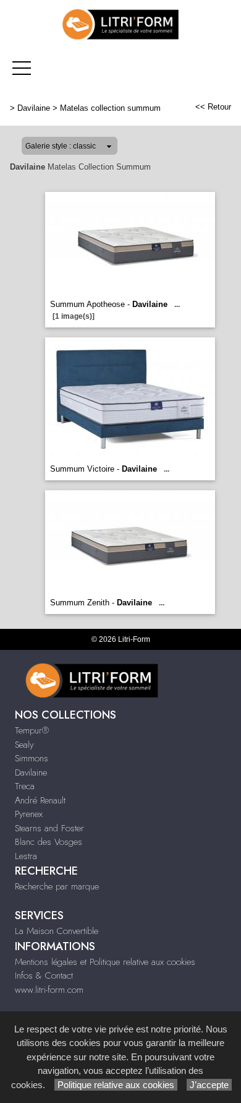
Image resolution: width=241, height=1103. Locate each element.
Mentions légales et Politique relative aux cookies (105, 962)
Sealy (24, 744)
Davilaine (33, 108)
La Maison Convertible (56, 931)
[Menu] (21, 68)
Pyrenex (29, 814)
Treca (25, 786)
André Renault (40, 800)
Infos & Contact (44, 975)
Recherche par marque (57, 886)
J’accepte (209, 1084)
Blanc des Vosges (48, 842)
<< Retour (213, 106)
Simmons (31, 758)
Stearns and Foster (49, 828)
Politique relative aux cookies (116, 1084)
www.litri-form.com (49, 990)
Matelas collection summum (110, 108)
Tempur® (32, 730)
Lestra (26, 856)
